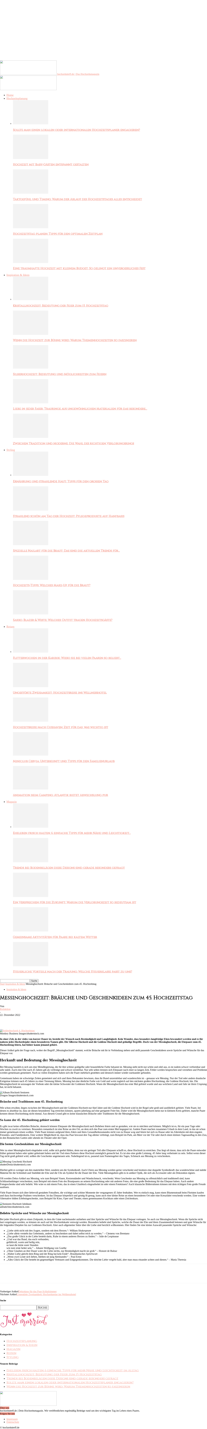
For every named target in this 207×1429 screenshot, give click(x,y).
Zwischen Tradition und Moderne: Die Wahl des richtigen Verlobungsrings (73, 443)
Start (2, 984)
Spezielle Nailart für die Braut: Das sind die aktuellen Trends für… (66, 551)
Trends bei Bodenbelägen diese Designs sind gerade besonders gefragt (69, 868)
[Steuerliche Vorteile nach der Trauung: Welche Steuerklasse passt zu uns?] (30, 965)
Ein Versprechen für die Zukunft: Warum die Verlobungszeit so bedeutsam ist (74, 902)
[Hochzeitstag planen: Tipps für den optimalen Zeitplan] (30, 227)
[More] (52, 1019)
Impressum (12, 1419)
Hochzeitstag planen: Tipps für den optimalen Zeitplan (58, 234)
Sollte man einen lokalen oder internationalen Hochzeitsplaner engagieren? (76, 130)
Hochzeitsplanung (16, 98)
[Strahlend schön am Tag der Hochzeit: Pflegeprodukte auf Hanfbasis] (30, 509)
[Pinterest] (28, 1020)
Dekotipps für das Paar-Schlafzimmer (37, 1291)
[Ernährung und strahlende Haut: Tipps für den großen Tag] (30, 475)
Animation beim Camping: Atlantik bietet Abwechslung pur (60, 795)
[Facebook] (5, 1020)
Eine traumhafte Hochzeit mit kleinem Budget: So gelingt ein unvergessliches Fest (79, 268)
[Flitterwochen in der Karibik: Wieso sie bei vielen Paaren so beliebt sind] (30, 651)
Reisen (10, 626)
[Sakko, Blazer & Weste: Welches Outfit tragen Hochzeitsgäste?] (30, 613)
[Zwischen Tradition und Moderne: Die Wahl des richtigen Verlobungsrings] (30, 437)
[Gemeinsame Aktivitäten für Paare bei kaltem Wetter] (30, 930)
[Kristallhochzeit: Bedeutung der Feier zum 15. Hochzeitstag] (30, 299)
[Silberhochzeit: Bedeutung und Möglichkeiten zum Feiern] (30, 367)
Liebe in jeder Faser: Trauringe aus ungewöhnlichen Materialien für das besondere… (80, 409)
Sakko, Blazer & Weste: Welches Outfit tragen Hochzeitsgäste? (62, 620)
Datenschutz (12, 1422)
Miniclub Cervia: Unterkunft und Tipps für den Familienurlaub (64, 761)
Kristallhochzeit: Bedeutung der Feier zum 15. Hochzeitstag (60, 306)
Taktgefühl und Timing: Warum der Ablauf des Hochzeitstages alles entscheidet (77, 199)
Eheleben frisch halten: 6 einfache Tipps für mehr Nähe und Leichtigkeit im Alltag (72, 1370)
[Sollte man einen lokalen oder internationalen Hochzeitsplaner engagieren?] (30, 123)
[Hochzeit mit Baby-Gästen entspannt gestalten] (30, 158)
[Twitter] (17, 1020)
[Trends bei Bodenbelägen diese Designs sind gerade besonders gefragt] (30, 861)
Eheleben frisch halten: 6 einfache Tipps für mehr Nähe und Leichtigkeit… (72, 833)
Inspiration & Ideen (17, 275)
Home (10, 95)
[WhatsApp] (40, 1020)
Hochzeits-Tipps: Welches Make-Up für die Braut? (51, 585)
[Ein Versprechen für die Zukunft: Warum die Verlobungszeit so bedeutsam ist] (30, 896)
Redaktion (5, 1009)
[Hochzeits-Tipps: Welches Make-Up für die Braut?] (30, 579)
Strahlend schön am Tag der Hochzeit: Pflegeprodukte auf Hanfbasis (68, 516)
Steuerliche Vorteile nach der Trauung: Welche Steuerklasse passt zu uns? (72, 972)
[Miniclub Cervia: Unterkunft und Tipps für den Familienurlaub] (30, 754)
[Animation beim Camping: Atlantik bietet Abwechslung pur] (30, 788)
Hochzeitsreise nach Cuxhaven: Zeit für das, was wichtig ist (60, 727)
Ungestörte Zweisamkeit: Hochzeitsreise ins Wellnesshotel (60, 693)
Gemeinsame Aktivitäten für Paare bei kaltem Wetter (55, 937)
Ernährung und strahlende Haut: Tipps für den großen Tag (61, 481)
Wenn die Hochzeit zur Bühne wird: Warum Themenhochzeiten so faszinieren (75, 340)
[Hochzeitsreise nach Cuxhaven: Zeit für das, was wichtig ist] (30, 720)
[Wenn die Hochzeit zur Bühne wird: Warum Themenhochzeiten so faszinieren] (30, 334)
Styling (10, 449)
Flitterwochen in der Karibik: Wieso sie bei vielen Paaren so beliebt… (67, 658)
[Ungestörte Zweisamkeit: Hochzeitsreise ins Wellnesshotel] (30, 686)
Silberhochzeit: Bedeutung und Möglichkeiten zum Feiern (59, 374)
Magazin (11, 801)
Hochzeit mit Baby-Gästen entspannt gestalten (51, 164)
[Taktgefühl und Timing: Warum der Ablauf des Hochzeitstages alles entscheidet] (30, 192)
